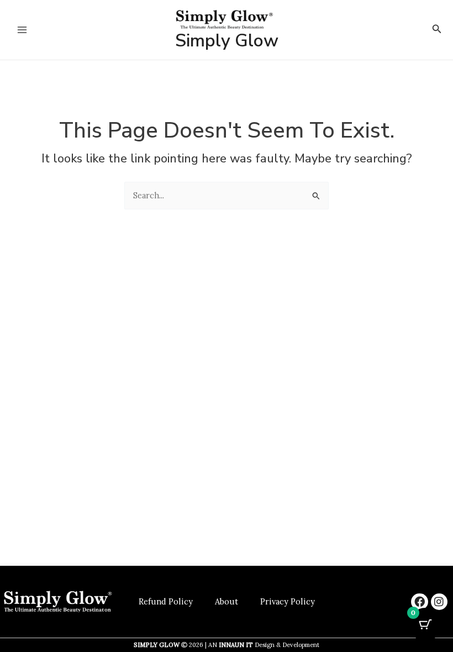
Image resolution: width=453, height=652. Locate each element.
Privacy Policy (287, 601)
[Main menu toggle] (22, 30)
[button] (437, 29)
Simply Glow (226, 40)
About (226, 601)
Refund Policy (166, 601)
